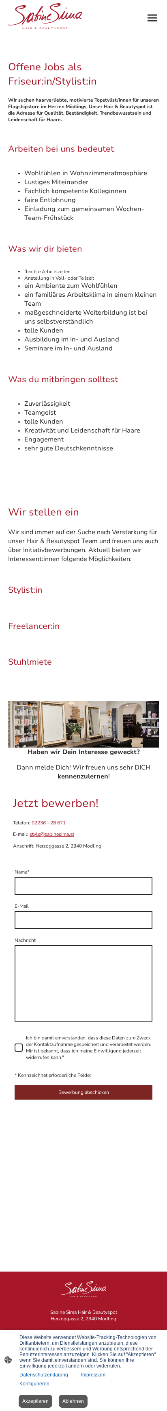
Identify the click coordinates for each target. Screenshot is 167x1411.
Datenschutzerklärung (43, 1375)
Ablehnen (73, 1401)
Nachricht (25, 940)
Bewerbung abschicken (83, 1092)
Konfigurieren (34, 1384)
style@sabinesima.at (52, 834)
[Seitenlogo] (45, 16)
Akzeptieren (35, 1401)
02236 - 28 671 (49, 823)
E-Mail (22, 906)
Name (22, 872)
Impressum (93, 1375)
